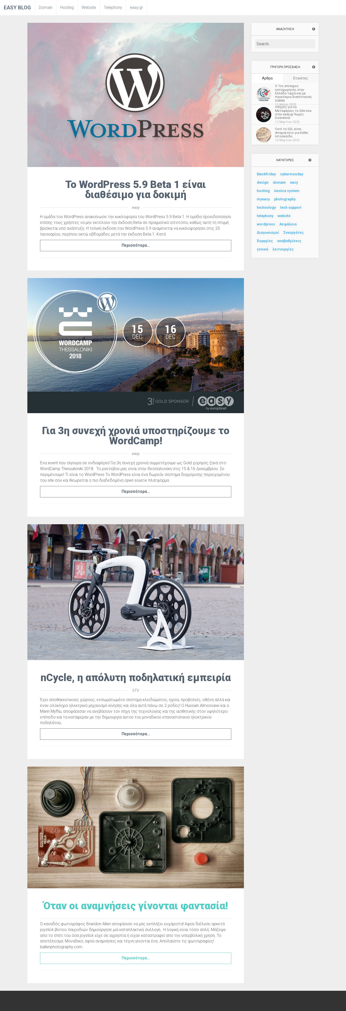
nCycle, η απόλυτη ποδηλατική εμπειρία (136, 678)
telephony (265, 216)
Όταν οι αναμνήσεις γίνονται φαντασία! (135, 906)
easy (136, 207)
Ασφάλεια (288, 224)
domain (279, 182)
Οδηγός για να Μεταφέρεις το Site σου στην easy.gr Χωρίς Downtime (293, 112)
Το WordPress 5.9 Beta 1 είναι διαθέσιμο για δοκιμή (135, 190)
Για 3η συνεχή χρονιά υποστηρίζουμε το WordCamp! (135, 436)
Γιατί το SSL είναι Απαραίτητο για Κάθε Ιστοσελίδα (291, 132)
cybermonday (291, 174)
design (262, 182)
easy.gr (136, 7)
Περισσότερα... (136, 245)
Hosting (67, 7)
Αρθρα (267, 78)
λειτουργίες (283, 249)
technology (266, 207)
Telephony (113, 7)
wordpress (266, 224)
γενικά (262, 249)
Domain (45, 7)
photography (285, 199)
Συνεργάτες (293, 232)
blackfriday (266, 174)
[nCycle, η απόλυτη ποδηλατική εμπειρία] (135, 592)
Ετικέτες (300, 78)
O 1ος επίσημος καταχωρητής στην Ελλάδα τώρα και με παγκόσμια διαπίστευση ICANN (293, 93)
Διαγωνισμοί (268, 232)
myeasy (263, 199)
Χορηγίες (265, 241)
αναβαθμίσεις (289, 241)
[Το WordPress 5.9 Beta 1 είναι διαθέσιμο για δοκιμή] (135, 95)
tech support (290, 207)
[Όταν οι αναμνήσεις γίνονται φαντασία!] (135, 827)
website (284, 216)
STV (135, 690)
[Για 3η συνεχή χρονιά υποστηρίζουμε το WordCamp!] (135, 345)
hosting (263, 191)
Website (89, 7)
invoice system (286, 191)
